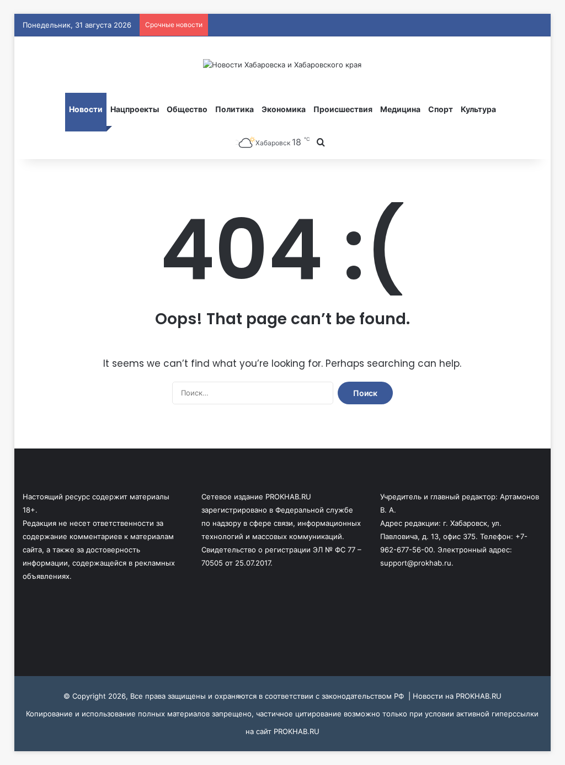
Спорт (440, 109)
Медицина (400, 109)
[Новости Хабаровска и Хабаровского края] (282, 65)
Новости (86, 109)
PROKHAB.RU (296, 731)
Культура (478, 109)
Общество (187, 109)
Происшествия (342, 109)
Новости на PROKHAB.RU (457, 696)
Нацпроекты (134, 109)
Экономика (284, 109)
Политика (234, 109)
